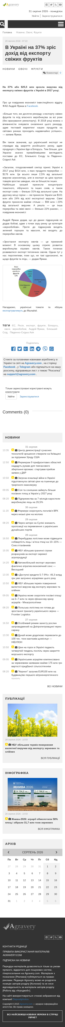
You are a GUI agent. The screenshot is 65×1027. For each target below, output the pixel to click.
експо (6, 310)
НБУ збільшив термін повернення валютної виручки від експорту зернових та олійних (35, 587)
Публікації (15, 698)
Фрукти (37, 69)
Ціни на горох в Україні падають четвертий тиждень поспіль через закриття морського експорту (35, 651)
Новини (9, 69)
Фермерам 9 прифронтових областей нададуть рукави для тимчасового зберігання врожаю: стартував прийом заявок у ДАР (36, 467)
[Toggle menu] (61, 24)
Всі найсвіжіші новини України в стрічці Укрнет (32, 1016)
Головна (7, 32)
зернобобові (19, 329)
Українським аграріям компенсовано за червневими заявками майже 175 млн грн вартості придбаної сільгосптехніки (36, 663)
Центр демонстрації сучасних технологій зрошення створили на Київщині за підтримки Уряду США (36, 454)
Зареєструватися (52, 16)
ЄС (13, 325)
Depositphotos (21, 999)
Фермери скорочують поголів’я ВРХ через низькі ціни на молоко (34, 512)
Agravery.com (26, 1004)
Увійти (35, 16)
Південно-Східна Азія (22, 332)
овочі (7, 329)
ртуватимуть (16, 310)
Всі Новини (54, 686)
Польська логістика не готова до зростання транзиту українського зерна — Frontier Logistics (35, 611)
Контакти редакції (15, 946)
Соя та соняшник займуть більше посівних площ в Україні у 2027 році (33, 492)
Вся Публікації (50, 758)
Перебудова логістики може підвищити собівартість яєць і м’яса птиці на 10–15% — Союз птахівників (36, 542)
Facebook (32, 106)
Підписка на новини (16, 960)
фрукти (41, 325)
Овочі (23, 69)
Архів (10, 844)
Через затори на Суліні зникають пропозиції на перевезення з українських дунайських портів (34, 526)
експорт (30, 325)
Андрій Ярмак (36, 329)
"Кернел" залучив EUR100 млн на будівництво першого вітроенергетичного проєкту (34, 675)
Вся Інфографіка (49, 829)
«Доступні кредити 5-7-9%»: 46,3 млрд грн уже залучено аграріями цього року (36, 576)
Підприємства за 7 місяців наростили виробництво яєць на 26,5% (35, 500)
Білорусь (53, 325)
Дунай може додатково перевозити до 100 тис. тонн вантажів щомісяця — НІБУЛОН (36, 638)
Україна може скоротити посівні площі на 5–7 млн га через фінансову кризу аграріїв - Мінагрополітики (36, 599)
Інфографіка (17, 773)
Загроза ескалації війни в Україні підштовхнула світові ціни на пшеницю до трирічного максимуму (34, 481)
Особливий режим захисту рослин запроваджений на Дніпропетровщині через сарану (36, 626)
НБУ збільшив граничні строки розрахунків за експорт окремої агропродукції (31, 554)
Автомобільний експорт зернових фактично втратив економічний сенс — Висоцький (33, 566)
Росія (21, 325)
